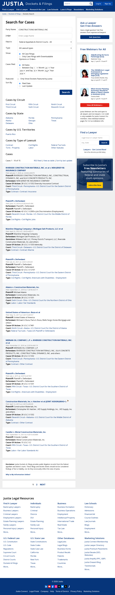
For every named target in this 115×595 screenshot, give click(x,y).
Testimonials (90, 566)
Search (66, 92)
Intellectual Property (66, 517)
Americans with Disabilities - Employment (39, 392)
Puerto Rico (10, 134)
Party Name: (11, 29)
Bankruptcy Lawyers (12, 507)
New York (34, 559)
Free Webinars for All (93, 49)
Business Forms (64, 549)
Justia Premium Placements (96, 549)
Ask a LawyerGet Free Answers (91, 24)
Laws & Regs (66, 10)
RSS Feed (37, 160)
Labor (31, 148)
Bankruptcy (35, 507)
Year (52, 67)
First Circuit (10, 104)
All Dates (26, 65)
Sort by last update (64, 160)
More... (6, 532)
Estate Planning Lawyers (13, 521)
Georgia (32, 120)
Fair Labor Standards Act (28, 450)
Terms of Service (62, 591)
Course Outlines (91, 517)
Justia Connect (22, 591)
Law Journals (90, 521)
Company (44, 591)
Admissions (89, 510)
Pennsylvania (56, 118)
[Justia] (13, 4)
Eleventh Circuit (57, 107)
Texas (53, 120)
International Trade (66, 521)
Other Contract (26, 364)
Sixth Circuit (34, 107)
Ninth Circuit (56, 104)
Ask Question (94, 37)
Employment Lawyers (12, 517)
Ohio (31, 123)
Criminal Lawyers (10, 514)
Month (41, 67)
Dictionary (89, 507)
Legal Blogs (62, 545)
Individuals (35, 503)
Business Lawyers (10, 510)
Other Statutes (57, 148)
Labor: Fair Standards (27, 303)
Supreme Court (9, 552)
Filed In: (9, 41)
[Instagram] (56, 586)
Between (26, 67)
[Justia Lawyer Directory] (69, 586)
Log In (98, 4)
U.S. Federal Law (11, 538)
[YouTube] (49, 586)
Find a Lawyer (8, 10)
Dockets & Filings (10, 563)
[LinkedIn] (46, 586)
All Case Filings (28, 54)
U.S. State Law (37, 538)
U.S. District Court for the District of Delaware (52, 247)
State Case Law (36, 549)
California (34, 552)
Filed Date (26, 83)
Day (31, 67)
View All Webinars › (95, 105)
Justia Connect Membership (96, 541)
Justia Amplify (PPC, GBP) (95, 558)
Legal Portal (34, 591)
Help (52, 591)
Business (62, 503)
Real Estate (62, 525)
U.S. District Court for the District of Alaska (49, 328)
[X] (65, 586)
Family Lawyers (9, 525)
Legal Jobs (62, 541)
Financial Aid (90, 514)
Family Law (35, 525)
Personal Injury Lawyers (13, 528)
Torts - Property (13, 148)
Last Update (27, 86)
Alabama (9, 118)
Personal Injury (36, 528)
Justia (60, 581)
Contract (9, 145)
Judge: (8, 35)
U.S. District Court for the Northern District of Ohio (50, 300)
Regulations (8, 549)
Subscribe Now (94, 185)
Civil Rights (33, 145)
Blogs (87, 525)
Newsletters (79, 10)
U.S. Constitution (10, 541)
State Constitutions (38, 541)
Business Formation (66, 507)
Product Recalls (64, 552)
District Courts (9, 559)
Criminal (33, 510)
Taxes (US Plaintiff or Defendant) (41, 331)
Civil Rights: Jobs (28, 219)
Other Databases (66, 538)
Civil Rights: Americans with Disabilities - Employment (44, 278)
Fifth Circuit (33, 104)
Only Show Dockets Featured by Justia (36, 79)
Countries (62, 563)
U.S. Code (7, 545)
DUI (32, 517)
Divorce (33, 514)
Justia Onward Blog (93, 562)
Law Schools (52, 10)
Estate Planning (37, 521)
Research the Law (37, 10)
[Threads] (59, 586)
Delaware (10, 123)
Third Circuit (11, 107)
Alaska (8, 120)
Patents (61, 556)
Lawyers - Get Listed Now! (94, 149)
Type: (8, 48)
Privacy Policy (76, 591)
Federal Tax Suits (58, 145)
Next (42, 484)
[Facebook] (52, 586)
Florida (31, 118)
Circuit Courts (9, 556)
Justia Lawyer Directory (94, 545)
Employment (63, 514)
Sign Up (108, 4)
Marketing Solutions (94, 10)
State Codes (35, 545)
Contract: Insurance (28, 191)
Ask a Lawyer (22, 10)
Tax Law (61, 528)
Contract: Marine (27, 250)
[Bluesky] (62, 586)
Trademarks (63, 559)
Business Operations (66, 510)
